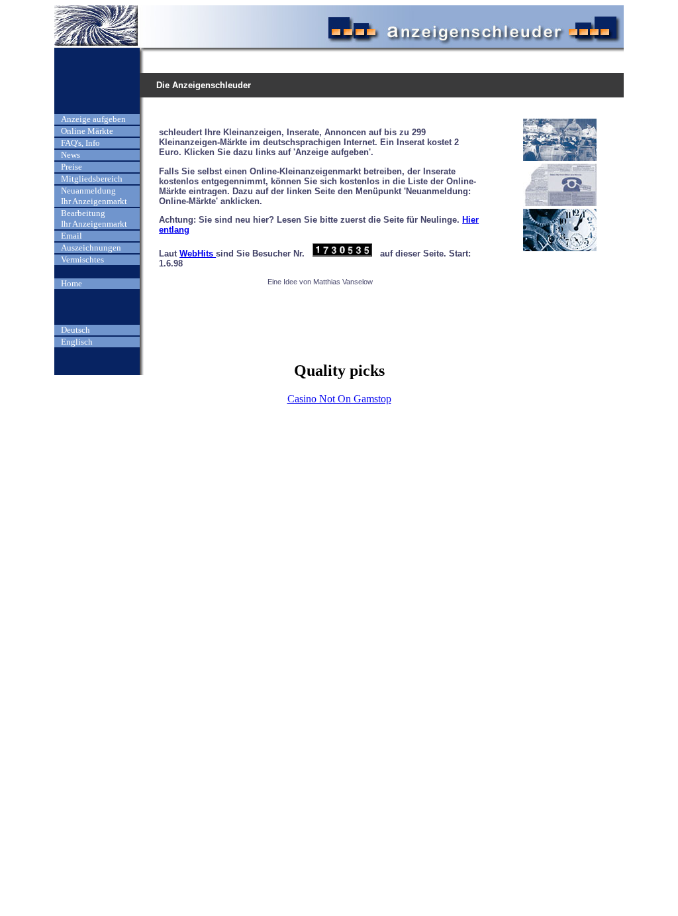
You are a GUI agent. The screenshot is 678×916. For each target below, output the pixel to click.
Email (71, 236)
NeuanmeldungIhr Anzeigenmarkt (94, 196)
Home (71, 283)
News (70, 155)
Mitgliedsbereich (91, 179)
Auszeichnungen (91, 248)
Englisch (77, 342)
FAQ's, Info (80, 143)
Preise (71, 167)
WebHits (197, 253)
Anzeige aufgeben (93, 119)
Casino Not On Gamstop (339, 398)
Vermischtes (82, 259)
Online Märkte (87, 131)
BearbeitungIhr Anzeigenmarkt (94, 218)
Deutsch (75, 330)
